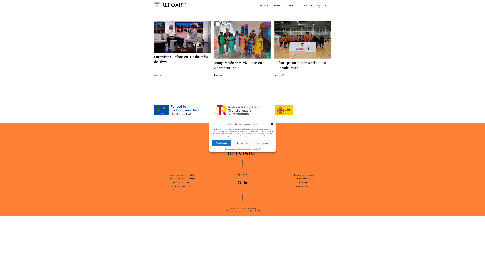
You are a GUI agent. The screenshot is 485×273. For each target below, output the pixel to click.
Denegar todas (242, 143)
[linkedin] (245, 182)
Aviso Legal (256, 149)
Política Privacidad (304, 178)
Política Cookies (303, 186)
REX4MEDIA (255, 211)
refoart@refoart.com (181, 186)
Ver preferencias (263, 143)
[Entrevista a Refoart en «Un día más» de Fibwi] (182, 37)
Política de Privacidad (244, 149)
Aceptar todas (221, 143)
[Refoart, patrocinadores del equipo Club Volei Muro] (302, 40)
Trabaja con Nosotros (304, 174)
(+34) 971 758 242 (181, 182)
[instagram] (239, 182)
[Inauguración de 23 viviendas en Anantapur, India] (242, 40)
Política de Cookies (231, 149)
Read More (158, 75)
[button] (272, 124)
